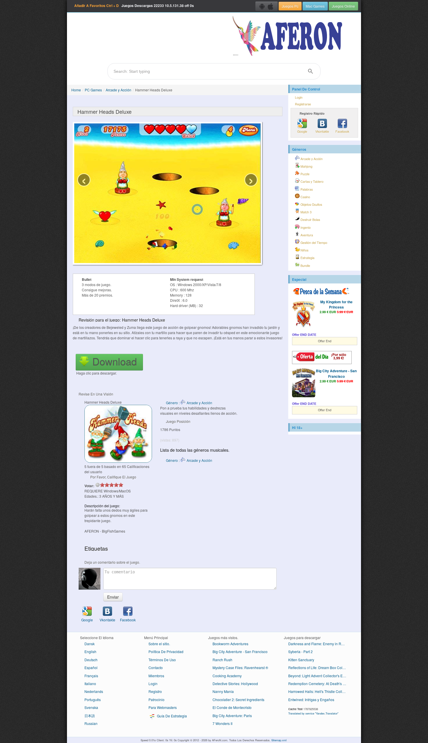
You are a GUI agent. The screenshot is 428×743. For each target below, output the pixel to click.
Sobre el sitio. (159, 643)
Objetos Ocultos (311, 204)
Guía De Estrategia (171, 715)
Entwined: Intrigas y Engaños (311, 699)
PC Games (93, 89)
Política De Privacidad (165, 651)
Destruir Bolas (310, 219)
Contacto (155, 667)
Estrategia (307, 258)
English (90, 651)
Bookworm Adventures (230, 643)
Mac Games (315, 5)
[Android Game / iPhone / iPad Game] (266, 6)
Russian (91, 723)
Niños (304, 250)
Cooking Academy (227, 675)
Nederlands (93, 691)
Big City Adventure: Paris (232, 715)
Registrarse (303, 104)
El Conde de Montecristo (232, 707)
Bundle (305, 265)
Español (91, 667)
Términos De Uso (162, 659)
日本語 (89, 715)
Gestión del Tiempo (313, 242)
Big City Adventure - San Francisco (336, 373)
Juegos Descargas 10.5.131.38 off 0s (134, 5)
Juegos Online (343, 5)
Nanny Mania (223, 691)
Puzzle (304, 174)
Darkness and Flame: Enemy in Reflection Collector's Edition (319, 643)
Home (76, 89)
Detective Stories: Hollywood (235, 683)
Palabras (306, 189)
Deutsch (91, 659)
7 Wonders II (222, 723)
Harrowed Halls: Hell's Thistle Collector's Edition (319, 691)
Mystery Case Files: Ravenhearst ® (240, 667)
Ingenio (305, 227)
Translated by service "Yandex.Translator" (313, 713)
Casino (305, 197)
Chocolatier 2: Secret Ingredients (238, 699)
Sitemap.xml (278, 740)
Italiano (90, 683)
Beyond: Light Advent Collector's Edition (319, 675)
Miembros (156, 675)
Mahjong (306, 166)
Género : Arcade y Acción (189, 402)
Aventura (306, 235)
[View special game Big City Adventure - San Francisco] (303, 383)
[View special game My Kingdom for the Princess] (303, 314)
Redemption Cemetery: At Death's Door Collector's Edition (319, 683)
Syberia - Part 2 (300, 651)
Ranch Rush (222, 659)
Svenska (91, 707)
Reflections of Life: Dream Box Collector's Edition (319, 667)
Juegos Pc (290, 5)
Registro (155, 691)
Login (299, 97)
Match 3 (306, 212)
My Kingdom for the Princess (336, 304)
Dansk (89, 643)
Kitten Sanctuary (301, 659)
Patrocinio (156, 699)
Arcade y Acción (118, 89)
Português (92, 699)
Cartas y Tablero (311, 181)
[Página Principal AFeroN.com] (288, 36)
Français (91, 675)
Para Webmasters (162, 707)
